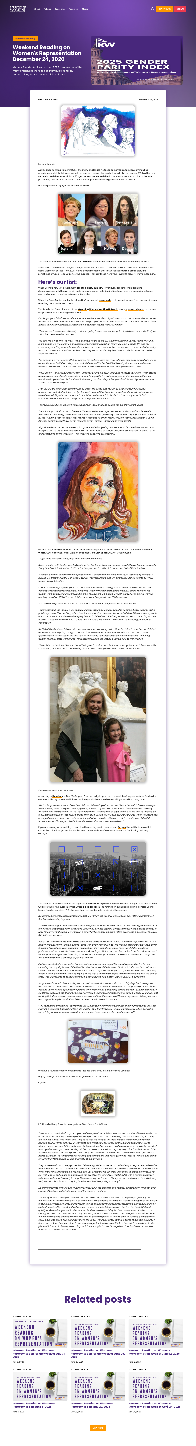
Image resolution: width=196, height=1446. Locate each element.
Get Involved (165, 9)
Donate (180, 9)
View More (98, 1428)
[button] (37, 9)
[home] (19, 9)
